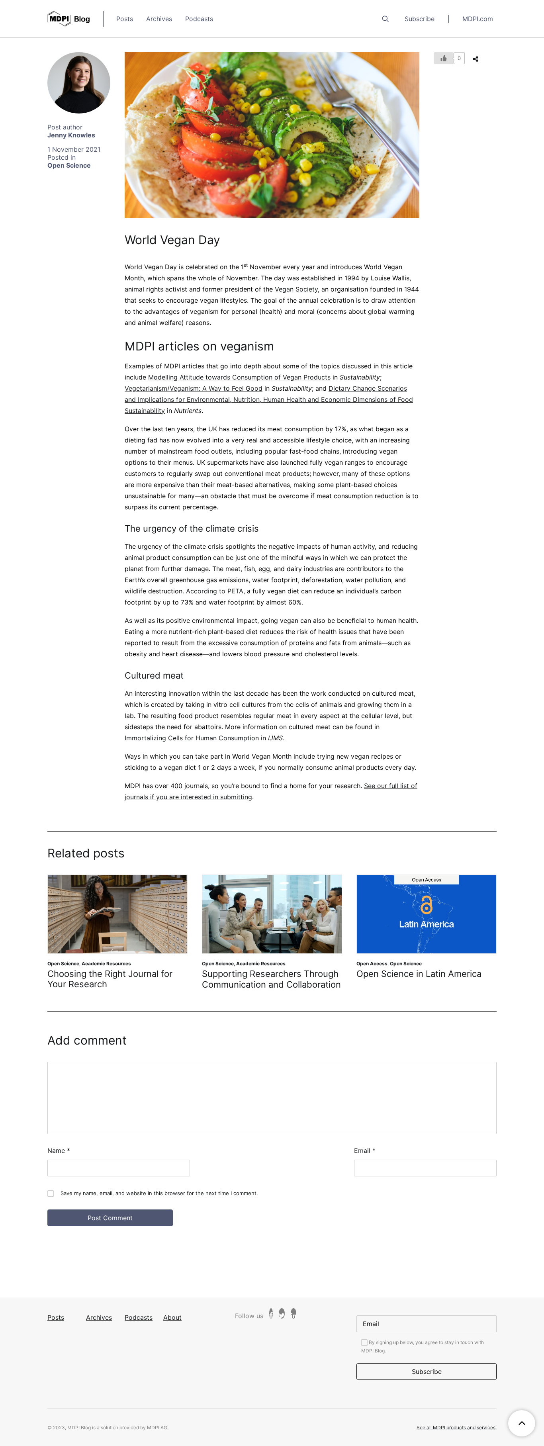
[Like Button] (444, 58)
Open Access (371, 964)
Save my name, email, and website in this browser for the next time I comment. (159, 1193)
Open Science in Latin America (418, 974)
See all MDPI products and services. (457, 1427)
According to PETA (214, 591)
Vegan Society (296, 289)
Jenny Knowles (71, 135)
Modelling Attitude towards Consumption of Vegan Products (239, 377)
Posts (124, 19)
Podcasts (199, 19)
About (172, 1317)
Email (365, 1150)
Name (58, 1150)
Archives (159, 19)
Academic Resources (106, 964)
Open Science (69, 165)
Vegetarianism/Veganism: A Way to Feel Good (193, 388)
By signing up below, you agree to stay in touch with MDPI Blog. (422, 1346)
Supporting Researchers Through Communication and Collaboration (271, 979)
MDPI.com (477, 19)
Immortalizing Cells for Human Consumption (192, 738)
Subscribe (419, 19)
